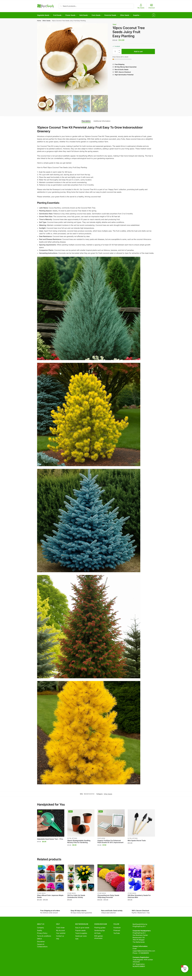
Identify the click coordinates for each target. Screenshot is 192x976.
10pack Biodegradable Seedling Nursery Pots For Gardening (78, 841)
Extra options (72, 838)
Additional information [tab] (102, 121)
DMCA (39, 939)
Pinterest (116, 930)
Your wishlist (60, 933)
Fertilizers (101, 838)
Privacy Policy (42, 933)
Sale (76, 939)
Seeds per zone (81, 936)
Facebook (117, 928)
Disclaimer (41, 941)
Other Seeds (46, 20)
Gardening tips (99, 930)
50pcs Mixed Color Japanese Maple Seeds (50, 896)
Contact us (60, 936)
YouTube (116, 933)
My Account (60, 930)
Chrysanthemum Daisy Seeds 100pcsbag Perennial (108, 896)
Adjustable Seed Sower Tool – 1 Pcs (50, 839)
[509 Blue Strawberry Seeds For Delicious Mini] (141, 878)
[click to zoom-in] (72, 58)
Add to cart (138, 51)
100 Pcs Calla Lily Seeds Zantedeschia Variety (76, 896)
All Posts (97, 933)
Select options (51, 904)
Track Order (60, 928)
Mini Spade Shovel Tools (137, 840)
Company (40, 928)
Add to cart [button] (51, 849)
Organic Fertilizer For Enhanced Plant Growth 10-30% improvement (110, 841)
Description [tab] (86, 121)
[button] (105, 59)
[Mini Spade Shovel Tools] (141, 823)
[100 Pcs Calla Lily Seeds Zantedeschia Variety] (81, 878)
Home (39, 20)
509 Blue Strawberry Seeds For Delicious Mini (139, 896)
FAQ (57, 939)
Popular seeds (80, 930)
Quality (39, 930)
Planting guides (99, 928)
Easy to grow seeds (82, 928)
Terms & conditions (44, 936)
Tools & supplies (81, 933)
